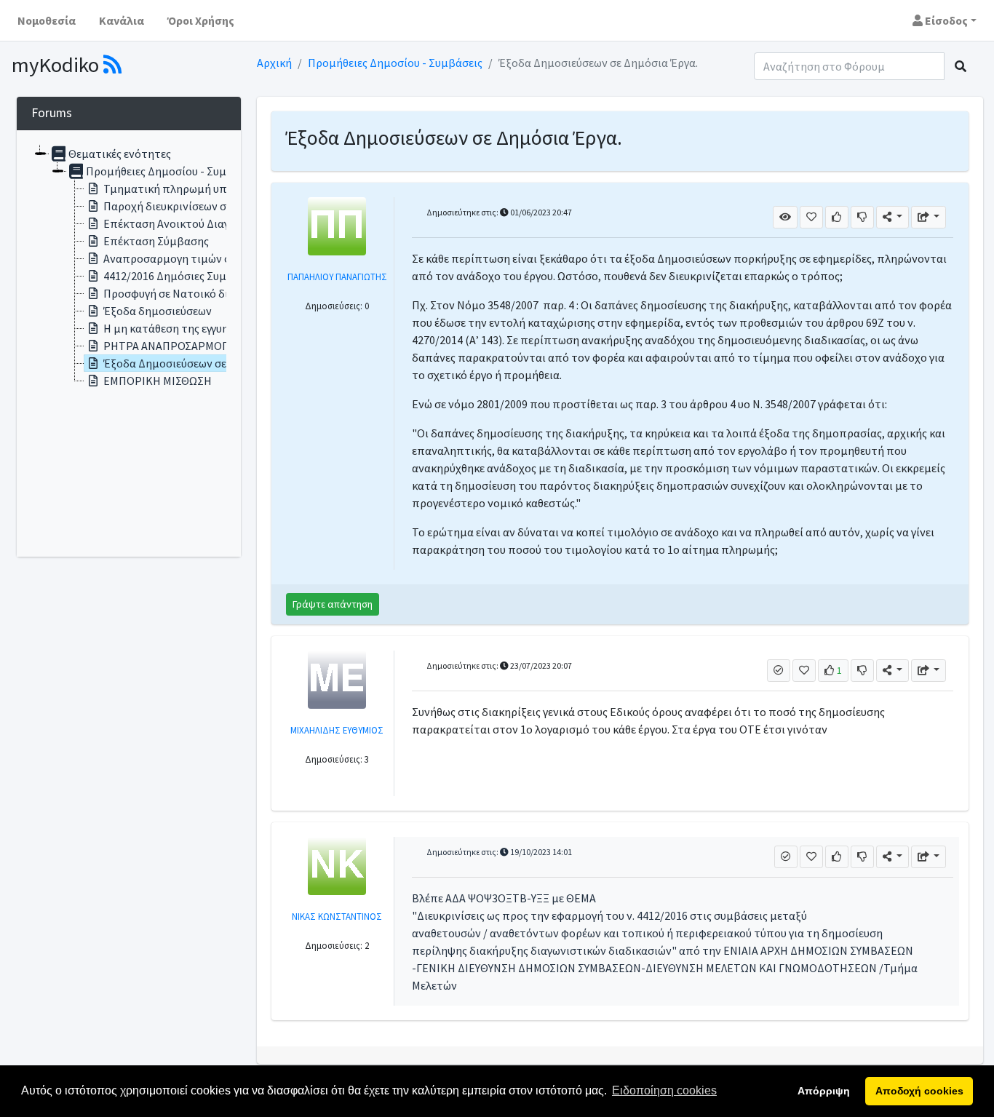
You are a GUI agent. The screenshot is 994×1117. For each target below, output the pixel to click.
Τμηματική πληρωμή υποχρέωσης (190, 188)
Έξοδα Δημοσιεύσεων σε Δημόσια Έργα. (203, 363)
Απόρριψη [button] (824, 1091)
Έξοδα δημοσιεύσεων (157, 310)
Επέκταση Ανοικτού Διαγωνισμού (188, 223)
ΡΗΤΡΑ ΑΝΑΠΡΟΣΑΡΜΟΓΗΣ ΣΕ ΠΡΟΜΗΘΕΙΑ (214, 345)
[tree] (128, 343)
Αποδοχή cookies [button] (919, 1091)
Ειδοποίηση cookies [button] (664, 1090)
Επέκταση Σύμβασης (156, 241)
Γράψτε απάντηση (333, 604)
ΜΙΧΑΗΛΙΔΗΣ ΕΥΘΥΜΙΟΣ (336, 730)
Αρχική (274, 62)
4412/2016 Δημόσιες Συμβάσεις (182, 276)
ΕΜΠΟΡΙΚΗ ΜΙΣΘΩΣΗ (157, 380)
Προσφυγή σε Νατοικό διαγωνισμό (190, 293)
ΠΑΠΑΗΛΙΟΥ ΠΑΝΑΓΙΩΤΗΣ (337, 276)
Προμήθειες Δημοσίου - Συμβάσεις (395, 62)
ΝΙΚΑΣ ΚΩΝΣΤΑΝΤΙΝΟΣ (337, 916)
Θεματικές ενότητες (119, 153)
